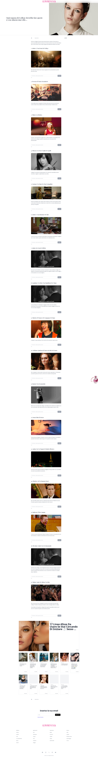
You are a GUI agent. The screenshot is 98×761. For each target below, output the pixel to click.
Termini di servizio (40, 717)
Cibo (34, 738)
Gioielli (17, 734)
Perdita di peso (69, 736)
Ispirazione (37, 699)
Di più (59, 75)
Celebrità (34, 740)
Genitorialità (52, 740)
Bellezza (17, 730)
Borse (17, 740)
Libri (17, 736)
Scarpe (34, 736)
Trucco (68, 740)
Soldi (67, 732)
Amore (17, 742)
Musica (68, 730)
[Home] (31, 38)
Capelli (51, 736)
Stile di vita (58, 714)
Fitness (17, 732)
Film (34, 732)
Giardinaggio (69, 738)
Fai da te (51, 734)
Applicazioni (35, 730)
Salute (51, 738)
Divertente (35, 734)
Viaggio (34, 742)
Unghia (68, 734)
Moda (51, 732)
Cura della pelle (19, 738)
